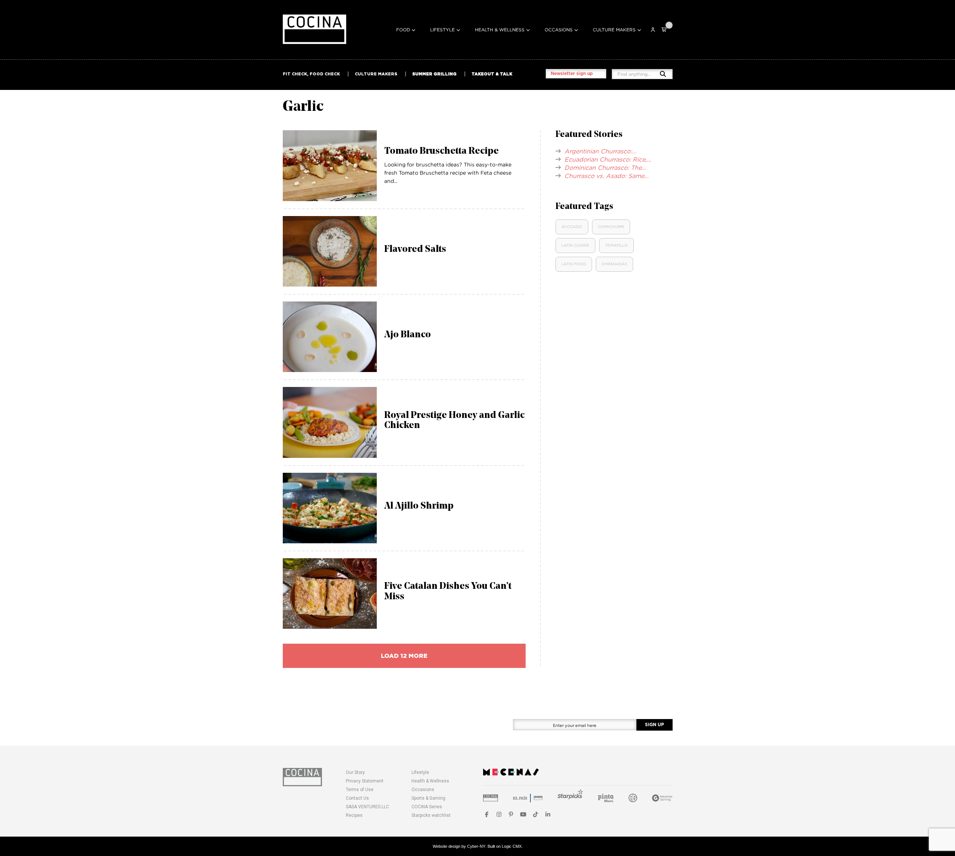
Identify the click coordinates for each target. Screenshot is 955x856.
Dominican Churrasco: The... (605, 167)
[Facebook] (486, 814)
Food (403, 29)
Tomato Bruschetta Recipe (441, 151)
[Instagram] (498, 814)
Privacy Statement (364, 781)
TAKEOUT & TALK (492, 74)
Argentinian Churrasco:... (600, 151)
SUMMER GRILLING (434, 74)
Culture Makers (614, 29)
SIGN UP (654, 724)
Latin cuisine (575, 245)
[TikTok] (535, 814)
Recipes (354, 815)
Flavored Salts (415, 249)
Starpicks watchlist (431, 815)
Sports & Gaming (428, 798)
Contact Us (357, 798)
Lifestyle (442, 29)
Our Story (355, 772)
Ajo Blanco (407, 335)
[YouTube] (523, 814)
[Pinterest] (511, 814)
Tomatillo (616, 245)
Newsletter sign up (572, 73)
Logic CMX (512, 846)
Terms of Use (359, 789)
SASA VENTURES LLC (367, 806)
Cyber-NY (476, 846)
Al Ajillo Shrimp (419, 506)
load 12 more (404, 655)
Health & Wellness (500, 29)
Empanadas (614, 264)
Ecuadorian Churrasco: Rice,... (607, 159)
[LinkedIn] (547, 814)
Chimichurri (611, 227)
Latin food (573, 264)
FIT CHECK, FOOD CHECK (311, 74)
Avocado (571, 227)
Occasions (559, 29)
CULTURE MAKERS (376, 74)
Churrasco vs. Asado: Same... (606, 175)
